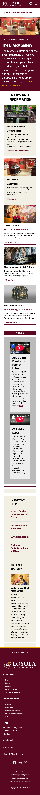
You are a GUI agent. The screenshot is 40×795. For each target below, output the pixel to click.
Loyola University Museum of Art (17, 12)
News (7, 680)
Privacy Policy (20, 771)
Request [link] (10, 199)
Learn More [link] (9, 242)
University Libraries (12, 710)
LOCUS (8, 704)
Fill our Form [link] (10, 280)
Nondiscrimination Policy (20, 782)
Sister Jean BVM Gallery (16, 229)
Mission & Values (11, 689)
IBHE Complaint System (20, 775)
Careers (8, 686)
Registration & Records (14, 713)
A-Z (6, 717)
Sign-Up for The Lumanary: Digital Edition (19, 514)
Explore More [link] (10, 322)
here (21, 406)
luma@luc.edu (8, 740)
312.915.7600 (8, 734)
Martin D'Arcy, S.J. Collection (18, 309)
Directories (9, 707)
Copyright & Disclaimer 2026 (20, 788)
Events (7, 683)
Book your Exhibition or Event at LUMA (20, 548)
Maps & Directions (11, 754)
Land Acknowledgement (20, 778)
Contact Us (8, 747)
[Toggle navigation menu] (36, 4)
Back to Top (18, 652)
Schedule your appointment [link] (18, 151)
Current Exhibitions (20, 537)
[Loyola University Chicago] (12, 4)
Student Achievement (13, 692)
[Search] (31, 4)
